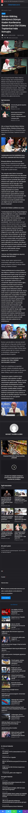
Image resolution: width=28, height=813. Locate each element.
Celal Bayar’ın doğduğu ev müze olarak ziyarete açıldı (21, 499)
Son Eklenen (14, 604)
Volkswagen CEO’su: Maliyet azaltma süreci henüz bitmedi (17, 716)
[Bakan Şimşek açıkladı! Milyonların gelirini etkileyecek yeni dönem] (6, 734)
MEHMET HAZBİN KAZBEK (9, 35)
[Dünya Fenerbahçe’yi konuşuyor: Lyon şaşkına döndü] (6, 677)
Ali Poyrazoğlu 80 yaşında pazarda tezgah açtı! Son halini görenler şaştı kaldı (7, 501)
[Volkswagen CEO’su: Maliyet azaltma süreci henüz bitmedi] (6, 717)
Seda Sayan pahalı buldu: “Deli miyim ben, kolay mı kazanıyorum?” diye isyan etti (20, 535)
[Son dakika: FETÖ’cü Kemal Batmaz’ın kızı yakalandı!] (6, 612)
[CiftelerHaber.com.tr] (14, 5)
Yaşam (9, 10)
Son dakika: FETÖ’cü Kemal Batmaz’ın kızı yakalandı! (17, 611)
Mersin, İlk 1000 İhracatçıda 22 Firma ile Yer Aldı (18, 625)
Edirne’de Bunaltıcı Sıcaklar (9, 728)
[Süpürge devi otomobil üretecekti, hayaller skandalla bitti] (6, 702)
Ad (2, 571)
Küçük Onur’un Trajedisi (18, 617)
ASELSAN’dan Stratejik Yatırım (10, 689)
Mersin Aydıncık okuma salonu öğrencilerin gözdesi (20, 518)
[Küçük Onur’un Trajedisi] (6, 619)
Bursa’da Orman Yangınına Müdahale (17, 683)
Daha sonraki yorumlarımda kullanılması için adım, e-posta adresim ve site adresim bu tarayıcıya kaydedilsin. (13, 591)
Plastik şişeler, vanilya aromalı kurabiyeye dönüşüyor (17, 661)
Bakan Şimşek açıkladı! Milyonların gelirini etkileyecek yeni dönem (18, 733)
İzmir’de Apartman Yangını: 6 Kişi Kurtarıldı (14, 644)
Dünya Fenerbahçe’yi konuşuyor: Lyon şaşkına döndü (18, 676)
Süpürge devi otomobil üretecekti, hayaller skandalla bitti (17, 701)
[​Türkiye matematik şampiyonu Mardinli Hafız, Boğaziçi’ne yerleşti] (7, 527)
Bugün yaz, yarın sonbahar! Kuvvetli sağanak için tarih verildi (18, 669)
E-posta (3, 577)
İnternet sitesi (4, 582)
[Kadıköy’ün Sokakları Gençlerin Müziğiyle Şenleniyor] (7, 511)
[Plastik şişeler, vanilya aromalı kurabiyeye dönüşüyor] (6, 661)
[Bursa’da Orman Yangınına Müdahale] (6, 685)
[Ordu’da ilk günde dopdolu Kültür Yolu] (5, 107)
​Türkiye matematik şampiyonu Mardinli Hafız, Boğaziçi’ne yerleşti (7, 534)
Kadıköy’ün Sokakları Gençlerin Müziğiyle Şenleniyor (7, 518)
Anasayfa (5, 10)
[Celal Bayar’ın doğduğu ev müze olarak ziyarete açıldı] (21, 493)
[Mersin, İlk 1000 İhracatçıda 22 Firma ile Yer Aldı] (6, 626)
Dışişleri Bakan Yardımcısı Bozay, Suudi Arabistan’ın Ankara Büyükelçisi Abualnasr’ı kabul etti (14, 708)
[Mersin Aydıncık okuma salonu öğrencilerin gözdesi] (21, 511)
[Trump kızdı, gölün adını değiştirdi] (6, 639)
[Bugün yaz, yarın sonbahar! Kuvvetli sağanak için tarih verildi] (6, 670)
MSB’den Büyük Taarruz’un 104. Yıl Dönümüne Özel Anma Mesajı (11, 723)
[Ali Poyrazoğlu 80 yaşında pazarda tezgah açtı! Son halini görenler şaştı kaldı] (7, 493)
